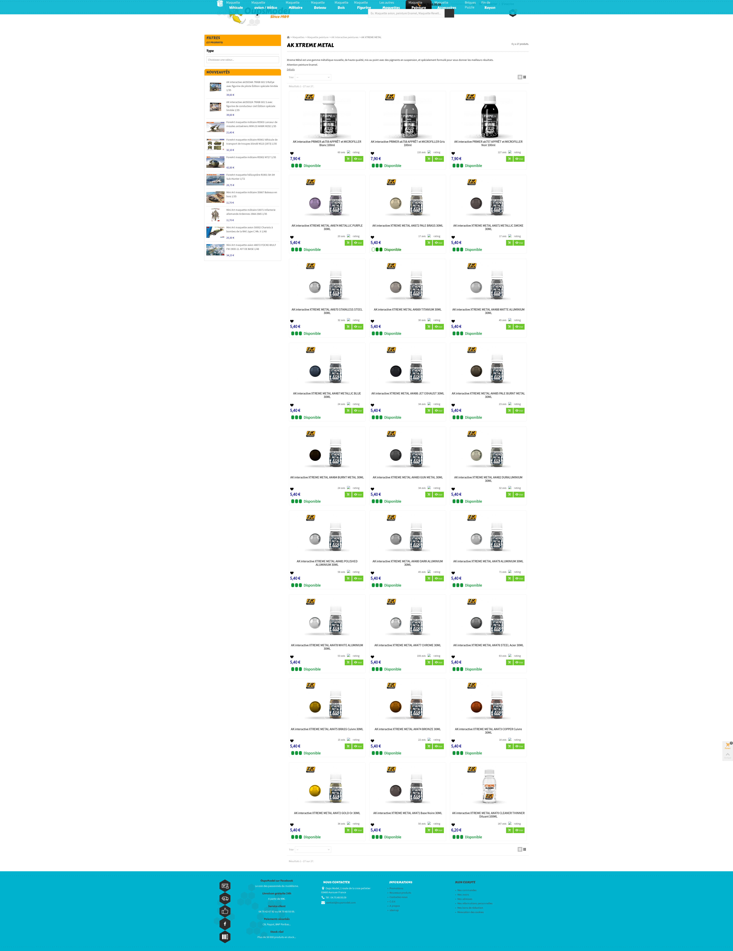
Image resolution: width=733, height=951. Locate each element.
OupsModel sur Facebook (276, 881)
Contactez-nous (397, 897)
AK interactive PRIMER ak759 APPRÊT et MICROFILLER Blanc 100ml (327, 143)
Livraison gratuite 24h (276, 893)
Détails (291, 69)
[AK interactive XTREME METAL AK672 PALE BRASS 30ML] (408, 200)
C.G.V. (391, 901)
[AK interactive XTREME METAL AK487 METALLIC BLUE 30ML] (327, 368)
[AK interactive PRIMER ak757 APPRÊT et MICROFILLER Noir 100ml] (488, 116)
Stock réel (276, 932)
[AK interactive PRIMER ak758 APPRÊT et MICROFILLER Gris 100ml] (408, 116)
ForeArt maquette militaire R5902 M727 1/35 (251, 157)
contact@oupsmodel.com (341, 902)
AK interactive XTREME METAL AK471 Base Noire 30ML (407, 813)
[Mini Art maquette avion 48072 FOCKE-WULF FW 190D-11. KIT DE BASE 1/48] (215, 250)
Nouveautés (218, 72)
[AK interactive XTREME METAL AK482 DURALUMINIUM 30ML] (488, 452)
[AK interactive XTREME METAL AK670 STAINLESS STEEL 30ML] (327, 284)
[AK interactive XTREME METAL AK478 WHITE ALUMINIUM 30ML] (327, 620)
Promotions (395, 888)
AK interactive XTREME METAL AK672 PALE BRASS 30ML (407, 225)
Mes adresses (463, 899)
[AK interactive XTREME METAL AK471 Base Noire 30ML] (408, 787)
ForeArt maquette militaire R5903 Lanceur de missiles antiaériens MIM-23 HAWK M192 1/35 (251, 124)
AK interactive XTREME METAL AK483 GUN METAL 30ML (408, 477)
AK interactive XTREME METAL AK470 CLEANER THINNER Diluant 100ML (488, 814)
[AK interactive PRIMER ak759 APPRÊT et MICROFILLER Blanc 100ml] (327, 116)
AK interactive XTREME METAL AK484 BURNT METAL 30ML (327, 477)
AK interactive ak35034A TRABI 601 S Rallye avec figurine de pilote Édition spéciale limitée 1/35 (252, 86)
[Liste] (524, 77)
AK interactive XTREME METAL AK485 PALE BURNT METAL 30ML (488, 395)
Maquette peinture (318, 37)
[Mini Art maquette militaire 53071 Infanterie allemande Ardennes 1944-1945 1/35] (215, 214)
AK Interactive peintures (344, 37)
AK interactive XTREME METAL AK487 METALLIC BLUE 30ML (327, 395)
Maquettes (298, 37)
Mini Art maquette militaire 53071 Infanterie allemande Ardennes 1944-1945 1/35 (250, 212)
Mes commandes (465, 890)
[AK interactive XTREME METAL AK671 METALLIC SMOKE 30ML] (488, 200)
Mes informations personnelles (473, 903)
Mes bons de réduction (469, 907)
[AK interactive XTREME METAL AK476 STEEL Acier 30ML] (488, 620)
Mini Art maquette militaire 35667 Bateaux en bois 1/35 (251, 194)
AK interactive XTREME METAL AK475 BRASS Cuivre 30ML (327, 729)
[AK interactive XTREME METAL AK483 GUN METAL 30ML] (408, 452)
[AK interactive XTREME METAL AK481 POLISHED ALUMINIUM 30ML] (327, 536)
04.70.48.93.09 (432, 4)
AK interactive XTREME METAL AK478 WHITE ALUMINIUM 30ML (327, 647)
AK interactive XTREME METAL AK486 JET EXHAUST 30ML (407, 393)
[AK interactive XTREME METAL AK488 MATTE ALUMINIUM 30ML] (488, 284)
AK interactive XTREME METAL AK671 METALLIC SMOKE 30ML (488, 227)
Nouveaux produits (399, 892)
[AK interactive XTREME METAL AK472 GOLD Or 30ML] (327, 787)
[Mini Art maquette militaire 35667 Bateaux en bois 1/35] (215, 197)
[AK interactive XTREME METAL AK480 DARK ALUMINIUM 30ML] (408, 536)
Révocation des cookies (469, 912)
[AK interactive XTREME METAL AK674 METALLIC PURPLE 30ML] (327, 200)
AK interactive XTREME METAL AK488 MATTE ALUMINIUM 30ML (488, 311)
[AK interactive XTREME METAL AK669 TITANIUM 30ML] (408, 284)
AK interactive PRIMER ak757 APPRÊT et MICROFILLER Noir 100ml (488, 143)
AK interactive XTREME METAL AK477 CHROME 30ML (408, 645)
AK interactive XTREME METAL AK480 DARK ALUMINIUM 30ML (408, 563)
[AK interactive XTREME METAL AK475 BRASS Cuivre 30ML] (327, 703)
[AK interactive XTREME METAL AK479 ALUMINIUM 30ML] (488, 536)
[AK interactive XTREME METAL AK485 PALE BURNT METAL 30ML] (488, 368)
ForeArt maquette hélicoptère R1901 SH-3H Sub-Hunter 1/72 (250, 176)
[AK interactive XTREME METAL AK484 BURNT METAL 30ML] (327, 452)
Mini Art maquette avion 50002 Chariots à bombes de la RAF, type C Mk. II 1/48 (249, 229)
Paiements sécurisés (277, 919)
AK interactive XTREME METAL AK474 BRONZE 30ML (408, 729)
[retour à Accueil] (288, 37)
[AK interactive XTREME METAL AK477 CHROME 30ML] (408, 620)
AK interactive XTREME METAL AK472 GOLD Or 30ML (327, 813)
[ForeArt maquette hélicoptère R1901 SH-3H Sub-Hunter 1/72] (215, 179)
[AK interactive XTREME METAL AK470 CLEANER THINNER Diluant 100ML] (488, 787)
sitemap (393, 910)
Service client (276, 906)
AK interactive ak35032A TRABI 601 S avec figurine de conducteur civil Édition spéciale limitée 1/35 (250, 106)
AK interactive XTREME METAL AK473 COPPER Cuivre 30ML (488, 730)
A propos (393, 906)
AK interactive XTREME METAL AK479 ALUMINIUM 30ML (488, 561)
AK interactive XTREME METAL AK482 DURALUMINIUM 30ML (488, 479)
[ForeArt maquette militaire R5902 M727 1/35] (215, 162)
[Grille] (520, 77)
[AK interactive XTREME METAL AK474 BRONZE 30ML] (408, 703)
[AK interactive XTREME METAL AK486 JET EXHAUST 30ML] (408, 368)
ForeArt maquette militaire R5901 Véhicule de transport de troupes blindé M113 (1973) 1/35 (252, 141)
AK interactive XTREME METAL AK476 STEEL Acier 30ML (488, 645)
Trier (291, 77)
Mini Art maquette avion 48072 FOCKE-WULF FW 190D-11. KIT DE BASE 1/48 (251, 247)
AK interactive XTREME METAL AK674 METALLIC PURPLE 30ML (327, 227)
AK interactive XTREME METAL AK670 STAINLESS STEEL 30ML (327, 311)
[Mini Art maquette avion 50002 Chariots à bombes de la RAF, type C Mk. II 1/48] (215, 232)
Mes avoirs (462, 894)
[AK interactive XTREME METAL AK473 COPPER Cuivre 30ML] (488, 703)
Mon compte (465, 882)
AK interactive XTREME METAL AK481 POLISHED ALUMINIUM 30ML (327, 563)
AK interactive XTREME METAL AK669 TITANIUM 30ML (408, 309)
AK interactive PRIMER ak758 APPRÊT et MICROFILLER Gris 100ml (408, 143)
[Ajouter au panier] (348, 159)
